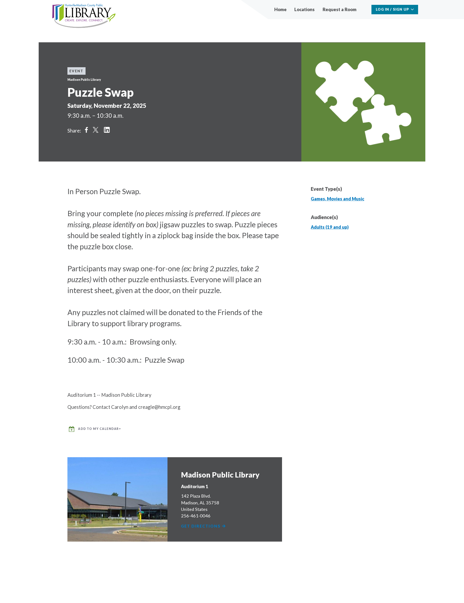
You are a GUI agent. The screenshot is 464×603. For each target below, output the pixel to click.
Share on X (95, 130)
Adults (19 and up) (330, 227)
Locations (304, 9)
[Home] (84, 16)
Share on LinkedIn (106, 130)
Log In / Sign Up (392, 9)
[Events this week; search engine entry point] (364, 10)
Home (280, 9)
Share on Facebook (86, 130)
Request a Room (339, 9)
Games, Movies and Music (337, 198)
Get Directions (201, 526)
